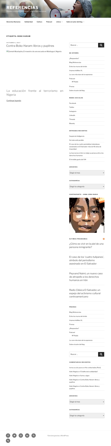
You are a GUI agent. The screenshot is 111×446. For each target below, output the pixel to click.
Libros (58, 22)
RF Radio (75, 82)
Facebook (72, 103)
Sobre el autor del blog (74, 22)
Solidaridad (28, 22)
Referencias (23, 7)
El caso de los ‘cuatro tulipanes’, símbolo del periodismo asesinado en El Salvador (86, 260)
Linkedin (72, 115)
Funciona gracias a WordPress (58, 435)
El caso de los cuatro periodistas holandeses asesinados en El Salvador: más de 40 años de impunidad (85, 146)
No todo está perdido (76, 140)
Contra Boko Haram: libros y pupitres (30, 45)
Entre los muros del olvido (78, 66)
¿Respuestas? (74, 58)
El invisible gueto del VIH (77, 159)
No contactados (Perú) (93, 367)
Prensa (71, 86)
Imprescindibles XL (75, 70)
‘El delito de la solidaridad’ (89, 371)
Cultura (39, 22)
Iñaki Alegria (73, 371)
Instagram (72, 111)
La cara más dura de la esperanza (80, 74)
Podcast (49, 22)
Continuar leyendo (14, 101)
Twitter (71, 107)
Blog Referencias (75, 62)
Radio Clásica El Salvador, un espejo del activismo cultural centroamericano (84, 293)
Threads (72, 119)
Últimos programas (78, 239)
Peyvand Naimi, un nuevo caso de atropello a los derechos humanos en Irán (86, 277)
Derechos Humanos (13, 22)
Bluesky (72, 123)
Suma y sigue (84, 375)
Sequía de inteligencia (76, 136)
